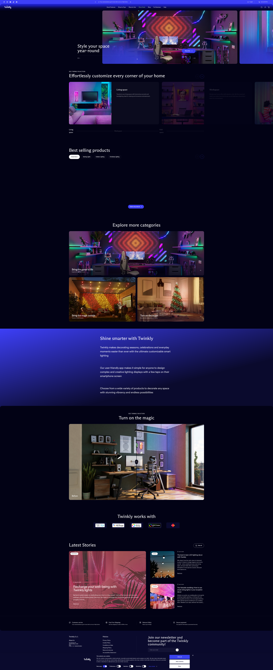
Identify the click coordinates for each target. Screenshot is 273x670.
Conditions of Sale (108, 645)
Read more (76, 603)
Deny (179, 666)
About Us (72, 640)
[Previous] (95, 2)
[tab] (74, 157)
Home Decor (74, 553)
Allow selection (179, 661)
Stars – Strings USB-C (250, 197)
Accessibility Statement (109, 652)
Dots (141, 197)
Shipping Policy (107, 647)
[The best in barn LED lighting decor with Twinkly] (162, 564)
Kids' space (161, 131)
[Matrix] (222, 178)
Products (155, 586)
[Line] (188, 178)
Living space (71, 131)
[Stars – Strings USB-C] (256, 178)
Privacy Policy (107, 640)
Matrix (211, 197)
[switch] (119, 666)
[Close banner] (192, 655)
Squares (108, 197)
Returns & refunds (108, 650)
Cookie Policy (106, 643)
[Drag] (136, 462)
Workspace (118, 131)
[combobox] (251, 2)
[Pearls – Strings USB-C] (85, 178)
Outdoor (155, 553)
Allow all (179, 656)
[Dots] (153, 178)
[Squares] (119, 178)
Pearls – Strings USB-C (79, 197)
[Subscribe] (177, 650)
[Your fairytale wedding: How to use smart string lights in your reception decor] (162, 596)
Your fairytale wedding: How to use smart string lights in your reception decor (189, 590)
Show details (152, 666)
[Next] (130, 2)
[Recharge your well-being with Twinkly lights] (107, 580)
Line (175, 197)
